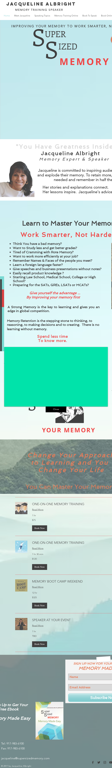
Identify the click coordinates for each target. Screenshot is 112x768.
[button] (56, 409)
